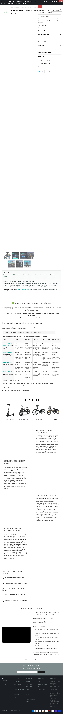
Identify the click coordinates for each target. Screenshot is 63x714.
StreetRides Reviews (42, 684)
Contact (24, 3)
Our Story (19, 1)
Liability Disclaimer (42, 692)
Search (39, 681)
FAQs (35, 1)
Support (13, 13)
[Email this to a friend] (49, 71)
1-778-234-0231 (11, 1)
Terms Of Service (41, 689)
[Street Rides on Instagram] (1, 3)
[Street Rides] (5, 10)
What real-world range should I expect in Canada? (15, 595)
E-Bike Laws (10, 3)
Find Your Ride (28, 1)
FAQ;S (27, 694)
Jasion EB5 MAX (6, 371)
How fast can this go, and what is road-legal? (16, 583)
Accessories (38, 10)
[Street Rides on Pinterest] (3, 1)
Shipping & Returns (30, 686)
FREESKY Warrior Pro (8, 352)
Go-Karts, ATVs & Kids (17, 10)
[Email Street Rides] (3, 3)
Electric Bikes (15, 7)
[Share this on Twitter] (39, 71)
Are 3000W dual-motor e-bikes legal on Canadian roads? (14, 578)
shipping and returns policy (23, 289)
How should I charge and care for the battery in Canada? (16, 601)
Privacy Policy (29, 689)
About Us (28, 681)
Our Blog (17, 3)
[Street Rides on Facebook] (1, 1)
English (45, 1)
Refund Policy (29, 684)
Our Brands (29, 10)
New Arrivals (38, 7)
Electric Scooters (26, 7)
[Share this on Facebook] (42, 71)
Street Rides (8, 710)
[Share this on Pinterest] (45, 71)
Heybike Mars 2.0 (7, 362)
